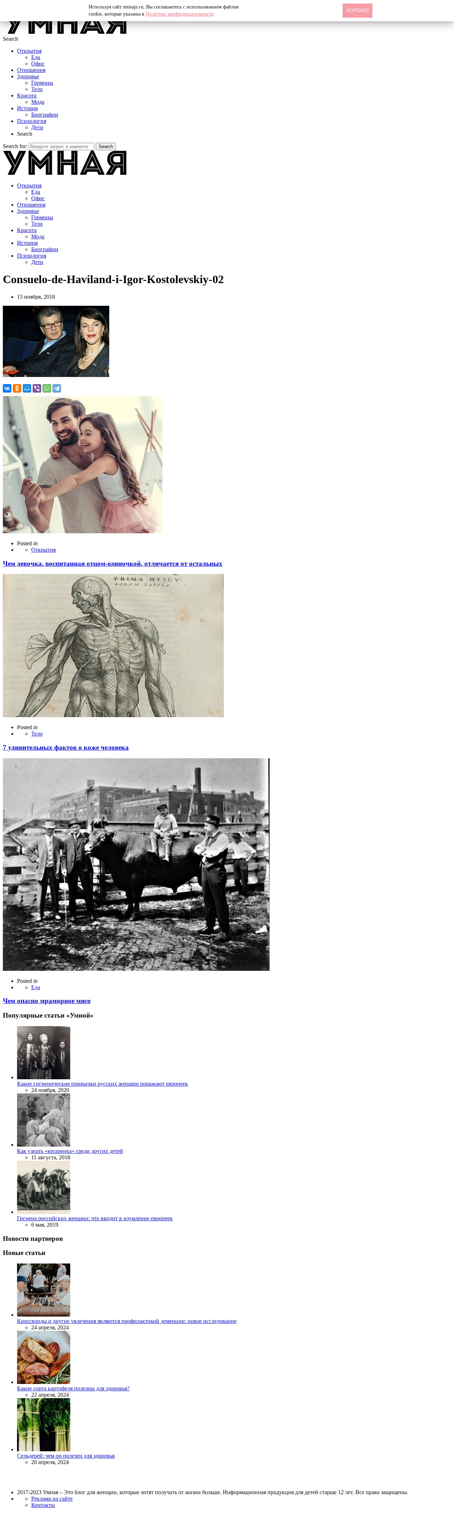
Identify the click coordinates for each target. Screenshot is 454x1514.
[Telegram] (56, 388)
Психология (31, 121)
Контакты (43, 1505)
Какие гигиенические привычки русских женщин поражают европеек (102, 1084)
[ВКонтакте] (7, 388)
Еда (35, 57)
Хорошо (357, 10)
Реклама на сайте (52, 1499)
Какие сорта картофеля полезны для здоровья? (73, 1388)
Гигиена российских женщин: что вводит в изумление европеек (95, 1218)
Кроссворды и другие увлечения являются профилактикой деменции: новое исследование (127, 1321)
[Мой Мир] (27, 388)
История (27, 108)
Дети (37, 127)
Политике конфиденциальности (180, 14)
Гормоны (42, 83)
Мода (37, 102)
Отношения (31, 70)
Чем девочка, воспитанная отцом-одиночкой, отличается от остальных (112, 563)
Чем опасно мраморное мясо (47, 1000)
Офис (38, 64)
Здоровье (28, 76)
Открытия (29, 51)
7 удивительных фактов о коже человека (66, 747)
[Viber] (37, 388)
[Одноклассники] (17, 388)
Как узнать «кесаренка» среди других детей (70, 1151)
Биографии (44, 115)
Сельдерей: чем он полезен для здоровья (66, 1456)
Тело (37, 89)
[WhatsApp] (47, 388)
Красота (27, 95)
